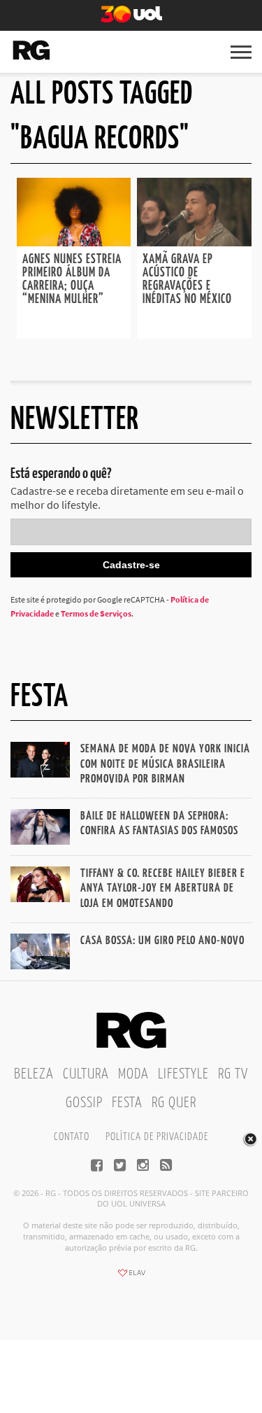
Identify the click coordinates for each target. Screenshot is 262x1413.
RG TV (233, 1074)
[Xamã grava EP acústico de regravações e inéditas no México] (194, 242)
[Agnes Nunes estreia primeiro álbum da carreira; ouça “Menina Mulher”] (74, 242)
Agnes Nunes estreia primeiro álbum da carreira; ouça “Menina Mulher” (72, 279)
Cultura (86, 1074)
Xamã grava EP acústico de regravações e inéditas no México (187, 279)
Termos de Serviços (96, 613)
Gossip (84, 1103)
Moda (133, 1074)
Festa (127, 1103)
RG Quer (174, 1103)
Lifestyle (183, 1074)
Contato (71, 1137)
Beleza (34, 1074)
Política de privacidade (156, 1137)
